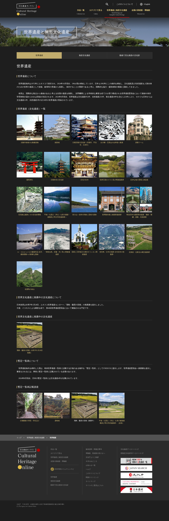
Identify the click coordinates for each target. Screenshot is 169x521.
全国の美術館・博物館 (141, 12)
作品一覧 (81, 12)
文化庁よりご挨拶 (92, 457)
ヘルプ (88, 469)
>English (146, 4)
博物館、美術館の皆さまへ (95, 453)
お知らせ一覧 (90, 465)
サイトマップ (90, 481)
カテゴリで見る (95, 12)
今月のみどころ (91, 461)
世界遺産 (39, 55)
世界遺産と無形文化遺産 (117, 12)
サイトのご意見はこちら (94, 485)
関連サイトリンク (92, 477)
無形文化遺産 (84, 55)
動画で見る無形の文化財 (130, 55)
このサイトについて (124, 4)
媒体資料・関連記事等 (94, 449)
